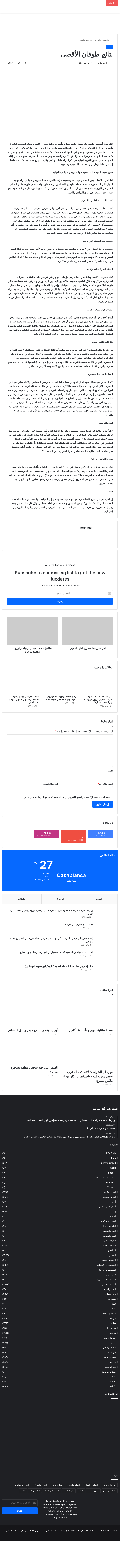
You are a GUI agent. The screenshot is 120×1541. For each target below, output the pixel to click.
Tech (113, 1158)
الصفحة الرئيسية (49, 1530)
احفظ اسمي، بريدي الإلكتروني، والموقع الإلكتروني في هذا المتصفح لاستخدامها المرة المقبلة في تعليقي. (66, 797)
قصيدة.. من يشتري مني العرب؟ (79, 924)
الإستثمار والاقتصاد (107, 1221)
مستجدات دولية (109, 1372)
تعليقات (22, 898)
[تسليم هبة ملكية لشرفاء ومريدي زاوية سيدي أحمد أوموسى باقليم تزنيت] (99, 1412)
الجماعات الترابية (108, 1240)
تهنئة (114, 1304)
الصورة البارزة (93, 1490)
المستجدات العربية (107, 1274)
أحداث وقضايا (109, 1192)
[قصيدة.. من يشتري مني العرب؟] (104, 929)
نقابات (113, 1381)
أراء (99, 40)
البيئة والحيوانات (103, 1177)
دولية (113, 1323)
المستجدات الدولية (107, 1270)
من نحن (23, 1530)
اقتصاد (113, 1216)
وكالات (113, 1386)
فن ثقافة (112, 1352)
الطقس (112, 1255)
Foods (110, 1172)
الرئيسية (107, 40)
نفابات (113, 1376)
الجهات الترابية (57, 1485)
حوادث (113, 1318)
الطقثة (80, 1490)
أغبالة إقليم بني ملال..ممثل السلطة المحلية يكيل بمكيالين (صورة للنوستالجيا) (59, 966)
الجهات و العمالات (22, 1485)
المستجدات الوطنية (107, 1284)
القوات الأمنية (69, 1490)
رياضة (113, 1333)
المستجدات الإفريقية (106, 1265)
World (113, 1168)
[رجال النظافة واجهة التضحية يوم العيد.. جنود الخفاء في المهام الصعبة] (60, 684)
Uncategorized (108, 1163)
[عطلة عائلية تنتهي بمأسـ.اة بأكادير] (87, 1012)
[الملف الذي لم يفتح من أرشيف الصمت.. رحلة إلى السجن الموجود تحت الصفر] (23, 684)
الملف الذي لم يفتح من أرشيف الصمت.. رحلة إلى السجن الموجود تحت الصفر (24, 699)
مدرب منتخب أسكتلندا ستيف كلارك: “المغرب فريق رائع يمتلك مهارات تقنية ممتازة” (98, 699)
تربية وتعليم (110, 1294)
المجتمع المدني (109, 1260)
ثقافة (113, 1308)
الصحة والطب (109, 1245)
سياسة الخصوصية (10, 1530)
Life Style (111, 1153)
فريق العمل (34, 1530)
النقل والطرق (109, 1289)
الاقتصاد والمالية (108, 1226)
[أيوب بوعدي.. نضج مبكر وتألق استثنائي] (32, 1012)
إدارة (113, 1211)
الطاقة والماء (110, 1250)
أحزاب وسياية (109, 1197)
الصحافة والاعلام (109, 1490)
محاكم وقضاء (110, 1367)
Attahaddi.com (108, 1530)
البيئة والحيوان (109, 1231)
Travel (110, 1187)
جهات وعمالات (109, 1313)
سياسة (113, 1342)
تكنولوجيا (112, 1299)
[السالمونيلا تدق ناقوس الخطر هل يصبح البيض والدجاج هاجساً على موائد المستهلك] (21, 1434)
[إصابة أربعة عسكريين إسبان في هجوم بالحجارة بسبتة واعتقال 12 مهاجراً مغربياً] (99, 1457)
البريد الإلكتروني (105, 784)
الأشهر (98, 898)
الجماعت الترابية (74, 1485)
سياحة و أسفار (109, 1338)
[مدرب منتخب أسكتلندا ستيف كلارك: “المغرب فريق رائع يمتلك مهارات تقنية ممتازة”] (97, 684)
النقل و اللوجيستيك (51, 1490)
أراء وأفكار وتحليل (107, 1206)
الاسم (109, 770)
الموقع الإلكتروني (50, 784)
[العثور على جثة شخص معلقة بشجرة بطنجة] (32, 1051)
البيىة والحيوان (109, 1236)
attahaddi (102, 63)
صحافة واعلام (109, 1347)
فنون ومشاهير (109, 1357)
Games (109, 1182)
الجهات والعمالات (40, 1485)
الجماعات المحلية (91, 1485)
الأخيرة (60, 898)
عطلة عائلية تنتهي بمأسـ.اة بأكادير (91, 1030)
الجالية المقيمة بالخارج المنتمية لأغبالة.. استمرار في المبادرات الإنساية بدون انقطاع (56, 952)
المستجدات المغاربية (106, 1279)
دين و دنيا (111, 1328)
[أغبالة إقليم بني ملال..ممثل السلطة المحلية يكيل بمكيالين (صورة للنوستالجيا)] (104, 970)
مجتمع (113, 1362)
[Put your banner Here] (60, 23)
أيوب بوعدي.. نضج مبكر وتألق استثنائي (32, 1030)
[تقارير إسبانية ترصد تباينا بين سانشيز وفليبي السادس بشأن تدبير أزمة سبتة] (60, 1457)
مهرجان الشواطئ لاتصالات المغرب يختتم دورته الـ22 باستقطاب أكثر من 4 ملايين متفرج (88, 1076)
